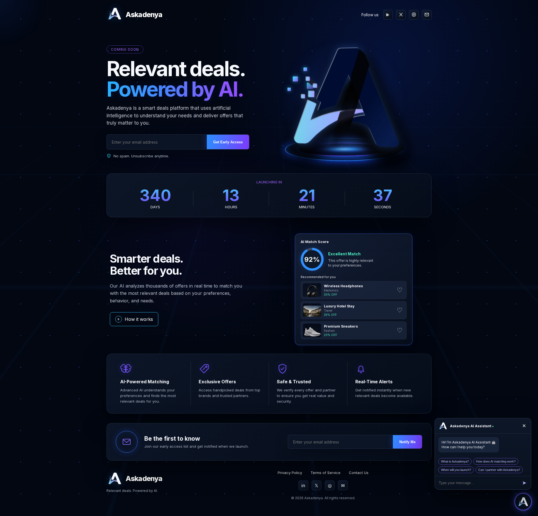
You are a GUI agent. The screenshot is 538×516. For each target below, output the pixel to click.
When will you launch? (456, 469)
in (303, 485)
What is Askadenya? (455, 461)
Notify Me (407, 442)
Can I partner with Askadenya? (499, 469)
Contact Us (358, 472)
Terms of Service (325, 472)
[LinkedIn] (388, 15)
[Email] (427, 15)
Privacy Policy (290, 472)
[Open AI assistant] (523, 501)
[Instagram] (414, 15)
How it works (139, 319)
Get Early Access (228, 142)
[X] (401, 15)
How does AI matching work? (496, 461)
